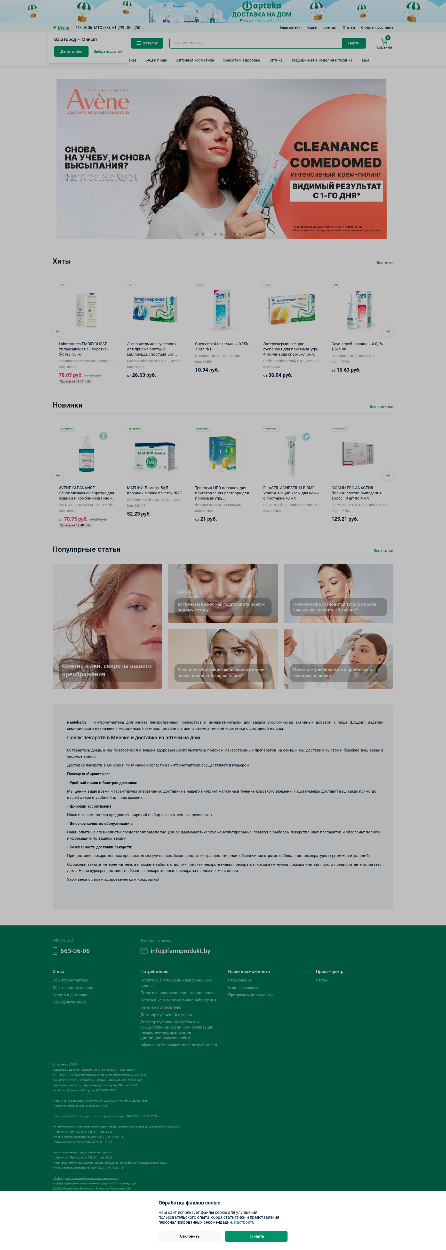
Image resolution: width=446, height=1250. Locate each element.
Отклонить (190, 1236)
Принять (256, 1236)
